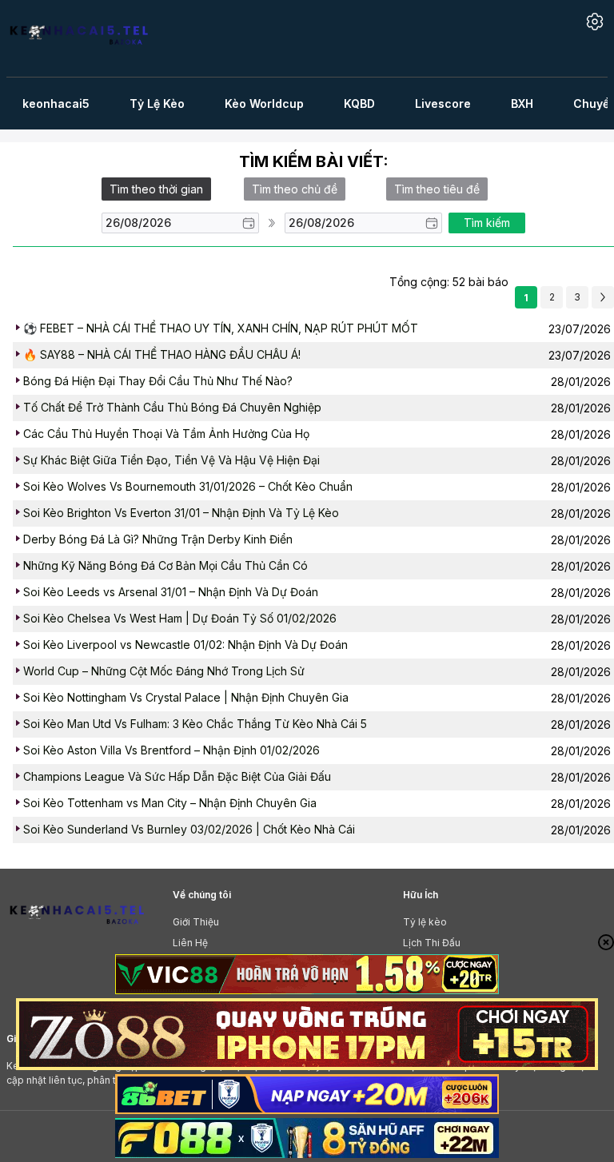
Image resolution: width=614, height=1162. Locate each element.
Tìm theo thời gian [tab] (156, 189)
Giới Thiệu (196, 922)
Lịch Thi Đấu (431, 943)
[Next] (603, 297)
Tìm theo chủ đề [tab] (294, 189)
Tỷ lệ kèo (425, 922)
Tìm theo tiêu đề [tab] (437, 189)
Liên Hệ (190, 943)
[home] (88, 38)
